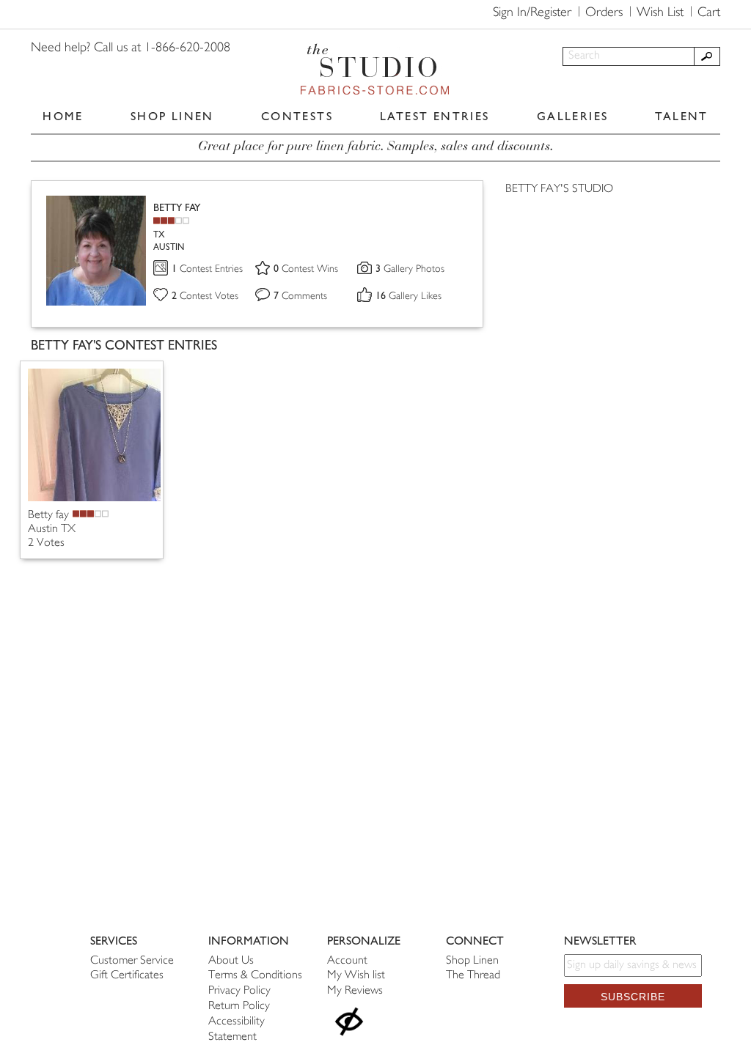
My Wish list (356, 975)
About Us (231, 961)
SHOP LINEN (172, 116)
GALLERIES (573, 116)
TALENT (681, 116)
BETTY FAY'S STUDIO (559, 189)
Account (347, 961)
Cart (708, 13)
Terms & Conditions (255, 975)
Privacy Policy (239, 991)
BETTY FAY (176, 208)
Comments (300, 296)
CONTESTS (297, 116)
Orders (604, 13)
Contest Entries (207, 269)
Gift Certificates (127, 975)
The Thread (473, 975)
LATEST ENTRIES (435, 116)
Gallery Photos (410, 269)
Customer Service (132, 961)
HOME (63, 116)
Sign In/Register (532, 13)
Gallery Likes (409, 296)
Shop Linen (472, 961)
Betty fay (48, 515)
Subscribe (633, 996)
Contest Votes (205, 296)
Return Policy (239, 1006)
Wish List (660, 13)
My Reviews (355, 991)
